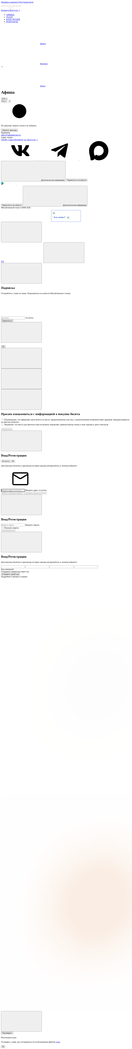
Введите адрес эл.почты (36, 490)
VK (13, 461)
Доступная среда (26, 2)
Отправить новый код (10, 574)
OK (3, 347)
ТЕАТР (9, 17)
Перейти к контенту (10, 2)
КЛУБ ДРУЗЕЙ (13, 19)
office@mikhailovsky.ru (11, 135)
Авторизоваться (8, 530)
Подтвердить (7, 1033)
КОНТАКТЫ (12, 22)
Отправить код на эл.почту (35, 493)
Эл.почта (29, 318)
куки (58, 1042)
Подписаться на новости (76, 180)
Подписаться (7, 321)
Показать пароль (11, 528)
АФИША (10, 15)
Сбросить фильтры (9, 130)
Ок (3, 1047)
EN (2, 261)
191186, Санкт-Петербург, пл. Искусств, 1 (19, 140)
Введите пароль (32, 525)
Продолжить (7, 429)
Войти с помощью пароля (12, 493)
